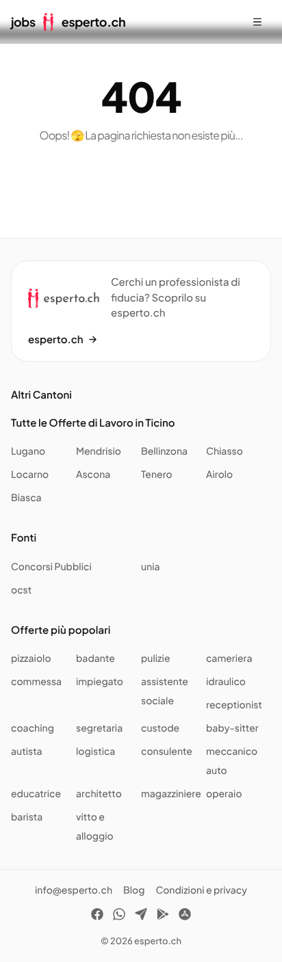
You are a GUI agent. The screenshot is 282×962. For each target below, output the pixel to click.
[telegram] (141, 916)
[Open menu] (257, 22)
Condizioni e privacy (201, 890)
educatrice (36, 794)
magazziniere (171, 794)
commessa (36, 682)
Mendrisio (98, 451)
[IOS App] (185, 916)
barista (26, 817)
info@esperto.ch (73, 890)
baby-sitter (232, 728)
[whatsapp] (119, 916)
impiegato (99, 682)
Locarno (30, 474)
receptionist (234, 705)
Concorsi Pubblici (51, 567)
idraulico (226, 682)
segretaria (99, 728)
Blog (133, 890)
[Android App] (163, 916)
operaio (224, 794)
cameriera (229, 658)
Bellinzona (164, 451)
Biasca (26, 498)
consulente (166, 751)
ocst (21, 590)
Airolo (219, 474)
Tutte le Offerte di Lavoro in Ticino (93, 422)
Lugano (28, 451)
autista (26, 751)
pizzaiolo (31, 658)
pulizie (155, 658)
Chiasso (224, 451)
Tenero (156, 474)
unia (150, 567)
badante (95, 658)
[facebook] (97, 916)
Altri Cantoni (41, 394)
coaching (32, 728)
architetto (99, 794)
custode (160, 728)
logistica (95, 751)
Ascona (93, 474)
